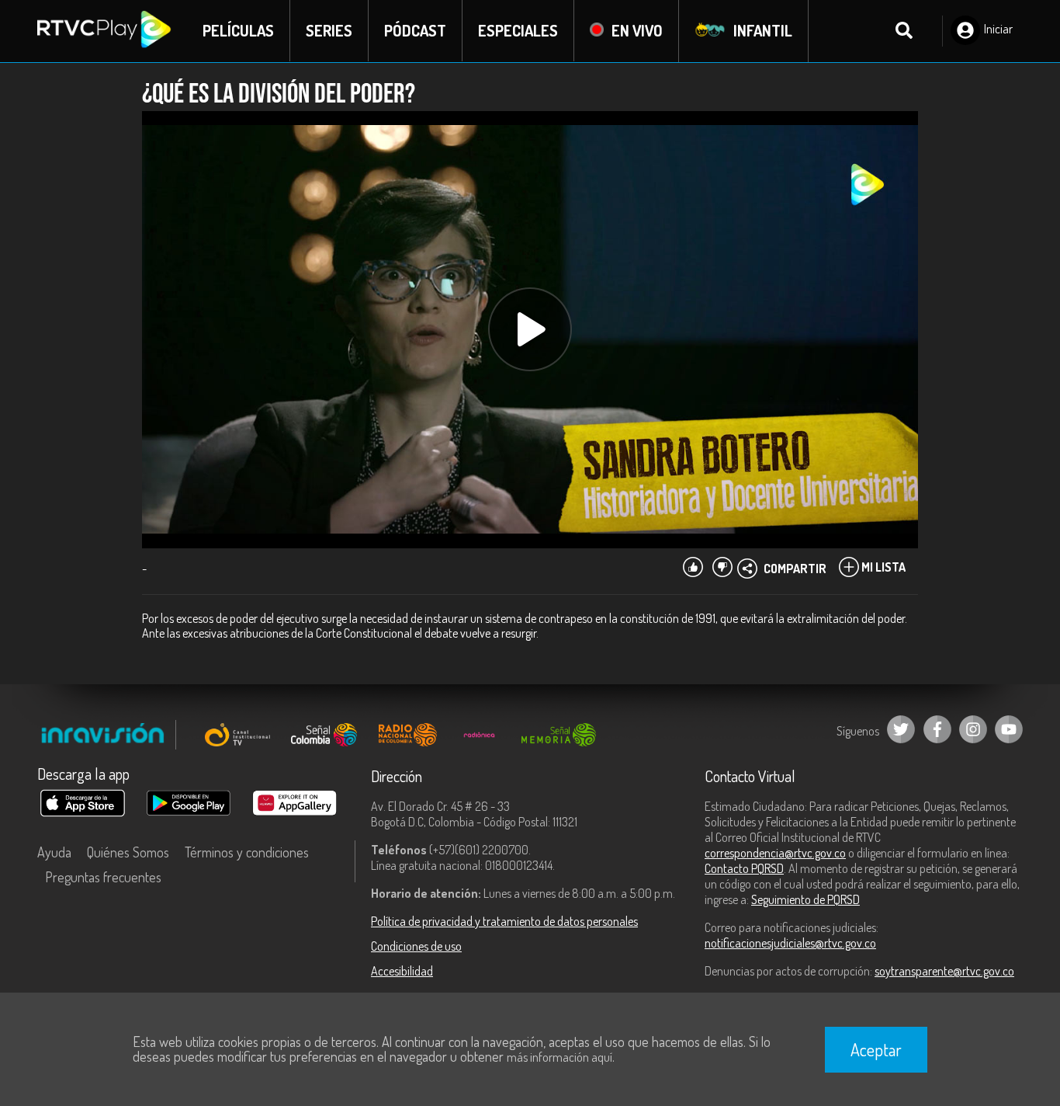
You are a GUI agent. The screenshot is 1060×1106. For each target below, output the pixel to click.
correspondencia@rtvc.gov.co (775, 853)
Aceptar (876, 1049)
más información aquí (559, 1057)
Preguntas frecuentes (103, 876)
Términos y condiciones (247, 852)
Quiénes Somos (128, 852)
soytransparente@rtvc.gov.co (944, 971)
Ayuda (54, 852)
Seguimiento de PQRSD (805, 899)
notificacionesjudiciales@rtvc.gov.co (790, 943)
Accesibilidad (402, 971)
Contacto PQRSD (744, 868)
